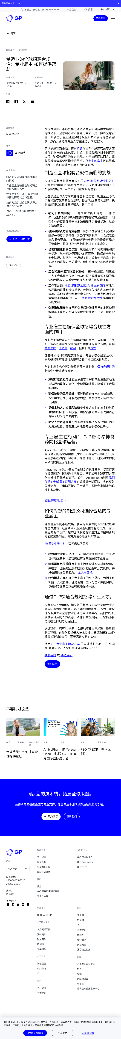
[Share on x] (24, 101)
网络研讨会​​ (82, 978)
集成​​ (39, 886)
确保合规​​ (41, 862)
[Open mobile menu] (113, 18)
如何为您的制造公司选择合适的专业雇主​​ (21, 204)
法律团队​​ (41, 934)
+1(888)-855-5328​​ (15, 880)
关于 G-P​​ (81, 915)
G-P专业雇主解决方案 (65, 644)
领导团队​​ (41, 949)
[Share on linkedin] (7, 101)
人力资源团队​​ (44, 929)
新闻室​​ (80, 935)
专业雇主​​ (41, 857)
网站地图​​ (81, 944)
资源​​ (79, 974)
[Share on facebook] (16, 101)
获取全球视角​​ (44, 872)
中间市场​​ (41, 968)
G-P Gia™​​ (82, 867)
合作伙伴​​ (81, 939)
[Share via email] (32, 101)
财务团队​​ (41, 939)
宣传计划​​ (41, 993)
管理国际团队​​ (44, 867)
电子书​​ (80, 983)
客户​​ (79, 925)
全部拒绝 (62, 1032)
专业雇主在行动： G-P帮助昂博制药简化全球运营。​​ (22, 196)
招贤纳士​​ (81, 920)
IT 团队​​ (40, 944)
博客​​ (79, 969)
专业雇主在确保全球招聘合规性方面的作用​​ (21, 187)
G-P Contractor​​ (85, 862)
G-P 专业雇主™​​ (85, 857)
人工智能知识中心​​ (86, 964)
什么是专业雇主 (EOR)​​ (88, 988)
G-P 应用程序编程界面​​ (48, 891)
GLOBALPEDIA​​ (44, 915)
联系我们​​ (10, 894)
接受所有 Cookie (35, 1032)
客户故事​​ (41, 988)
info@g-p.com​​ (13, 884)
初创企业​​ (41, 963)
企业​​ (39, 973)
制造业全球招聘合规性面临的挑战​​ (21, 179)
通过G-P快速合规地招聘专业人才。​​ (21, 213)
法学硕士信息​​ (84, 949)
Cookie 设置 (88, 1033)
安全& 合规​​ (42, 896)
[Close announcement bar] (118, 3)
